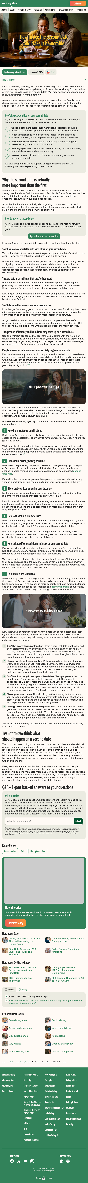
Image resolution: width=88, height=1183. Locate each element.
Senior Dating (50, 1085)
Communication (10, 851)
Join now (78, 3)
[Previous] (1, 9)
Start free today (15, 922)
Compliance (28, 1117)
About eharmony (8, 1074)
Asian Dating (49, 1102)
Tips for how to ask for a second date (44, 236)
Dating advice (14, 1062)
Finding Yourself (72, 1091)
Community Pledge (31, 1074)
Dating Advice (11, 3)
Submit (78, 821)
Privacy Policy (29, 1096)
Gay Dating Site (51, 1129)
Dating (12, 9)
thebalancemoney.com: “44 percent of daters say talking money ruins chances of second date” (45, 1002)
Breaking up (81, 9)
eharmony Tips (8, 1080)
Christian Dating (51, 1091)
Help (25, 1129)
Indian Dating (50, 1124)
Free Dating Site (51, 1074)
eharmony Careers (31, 1085)
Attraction (38, 9)
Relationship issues (66, 9)
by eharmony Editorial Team (14, 72)
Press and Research (31, 1140)
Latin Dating (49, 1113)
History (24, 989)
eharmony (5, 1062)
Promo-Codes (29, 1134)
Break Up (69, 1124)
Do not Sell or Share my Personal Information (32, 1103)
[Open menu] (3, 3)
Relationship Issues (73, 1118)
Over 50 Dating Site (52, 1118)
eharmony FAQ (7, 1085)
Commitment (50, 9)
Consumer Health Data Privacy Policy (32, 1111)
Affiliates (27, 1123)
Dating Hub (70, 1085)
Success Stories (8, 1091)
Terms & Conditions (31, 1091)
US (51, 72)
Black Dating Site (51, 1096)
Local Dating (71, 1074)
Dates (23, 851)
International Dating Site (54, 1107)
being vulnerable (60, 586)
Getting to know (24, 9)
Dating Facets (50, 1080)
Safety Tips (28, 1080)
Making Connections (37, 851)
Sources (11, 989)
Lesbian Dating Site (52, 1135)
